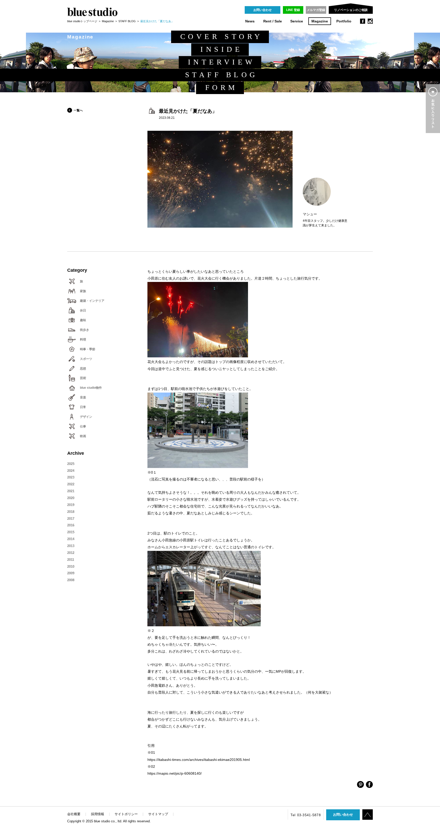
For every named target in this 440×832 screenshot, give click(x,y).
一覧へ (78, 110)
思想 (83, 368)
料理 (83, 339)
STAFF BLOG (127, 21)
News (250, 21)
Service (296, 21)
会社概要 (73, 814)
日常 (83, 407)
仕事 (83, 426)
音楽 (83, 397)
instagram (370, 21)
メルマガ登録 (316, 10)
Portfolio (343, 21)
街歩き (84, 330)
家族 (83, 291)
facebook (362, 21)
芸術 (83, 378)
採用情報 (97, 814)
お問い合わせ (262, 10)
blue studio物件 (91, 387)
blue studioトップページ (82, 21)
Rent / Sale (272, 21)
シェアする (360, 784)
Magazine (319, 21)
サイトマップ (158, 814)
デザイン (86, 417)
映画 (83, 436)
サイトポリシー (126, 814)
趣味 (83, 320)
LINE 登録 (293, 10)
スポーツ (86, 359)
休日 (83, 310)
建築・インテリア (92, 301)
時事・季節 (87, 349)
